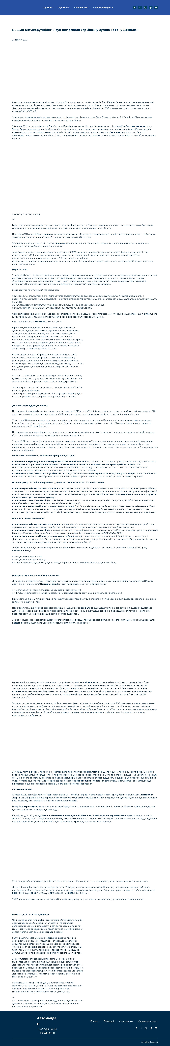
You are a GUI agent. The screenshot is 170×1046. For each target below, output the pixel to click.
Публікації (63, 5)
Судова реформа (102, 5)
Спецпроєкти (81, 5)
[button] (134, 5)
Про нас (48, 5)
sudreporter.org (33, 210)
